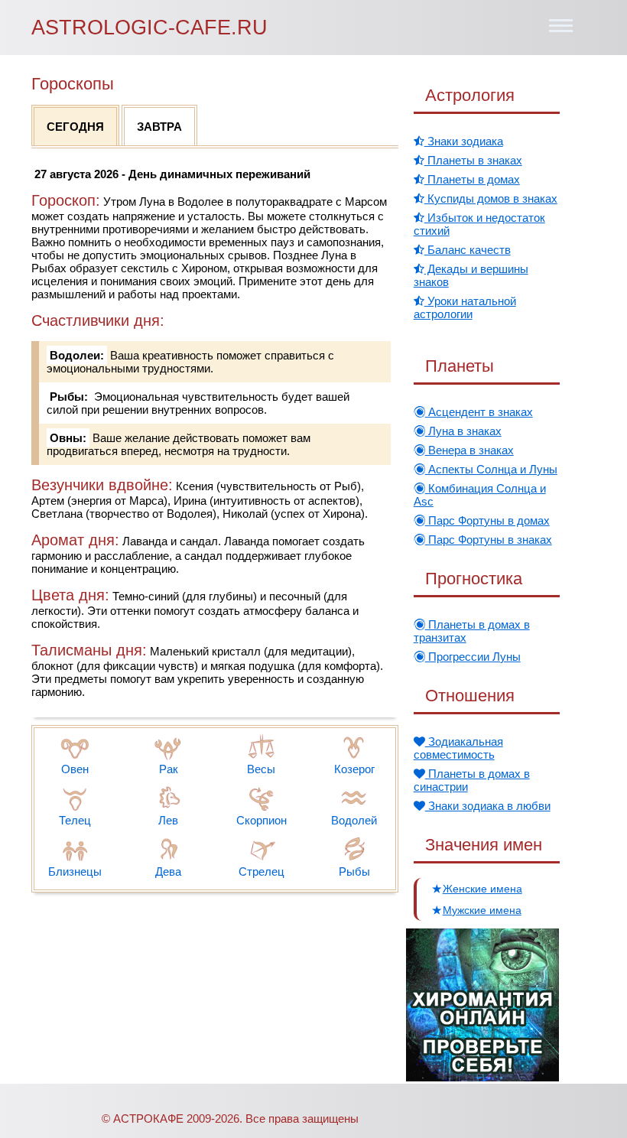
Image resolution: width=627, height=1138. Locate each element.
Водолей (354, 820)
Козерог (354, 768)
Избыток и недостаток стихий (479, 224)
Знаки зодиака (463, 141)
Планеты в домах (472, 179)
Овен (75, 768)
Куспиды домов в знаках (490, 198)
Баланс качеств (467, 249)
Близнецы (75, 871)
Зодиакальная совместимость (458, 748)
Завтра (159, 126)
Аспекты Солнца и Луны (491, 469)
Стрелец (261, 871)
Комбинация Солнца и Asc (480, 495)
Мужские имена (482, 910)
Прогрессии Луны (473, 656)
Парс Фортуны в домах (487, 520)
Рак (168, 768)
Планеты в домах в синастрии (472, 780)
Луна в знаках (463, 430)
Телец (75, 820)
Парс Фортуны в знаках (488, 539)
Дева (168, 871)
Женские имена (482, 889)
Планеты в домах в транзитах (472, 631)
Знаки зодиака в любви (488, 805)
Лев (168, 820)
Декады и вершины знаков (471, 275)
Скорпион (261, 820)
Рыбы (354, 871)
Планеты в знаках (473, 160)
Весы (261, 768)
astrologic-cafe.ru (149, 27)
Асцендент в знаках (479, 411)
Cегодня (75, 126)
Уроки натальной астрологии (465, 307)
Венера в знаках (469, 450)
